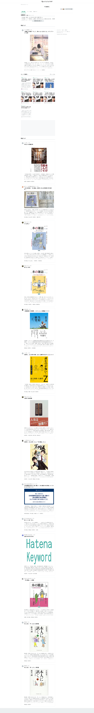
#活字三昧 (34, 435)
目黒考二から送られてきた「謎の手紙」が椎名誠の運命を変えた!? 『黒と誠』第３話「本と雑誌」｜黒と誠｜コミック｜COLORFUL (26, 94)
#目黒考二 (43, 69)
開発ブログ (68, 31)
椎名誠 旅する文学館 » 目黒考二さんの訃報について (26, 107)
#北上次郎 (30, 217)
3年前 (29, 142)
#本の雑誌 (26, 217)
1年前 (31, 29)
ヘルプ (65, 31)
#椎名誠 (34, 304)
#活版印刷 (38, 304)
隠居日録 (25, 622)
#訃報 (37, 529)
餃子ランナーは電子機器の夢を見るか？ (30, 186)
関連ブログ (35, 11)
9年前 (28, 622)
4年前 (30, 396)
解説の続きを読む (37, 20)
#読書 (25, 181)
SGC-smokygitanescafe (28, 518)
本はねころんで (26, 265)
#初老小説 (38, 435)
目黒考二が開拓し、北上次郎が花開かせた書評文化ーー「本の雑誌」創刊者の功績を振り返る (50, 80)
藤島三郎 (39, 17)
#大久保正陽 (35, 573)
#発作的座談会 (26, 513)
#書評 (29, 391)
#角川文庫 (30, 435)
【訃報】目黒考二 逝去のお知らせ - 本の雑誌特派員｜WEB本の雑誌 (26, 80)
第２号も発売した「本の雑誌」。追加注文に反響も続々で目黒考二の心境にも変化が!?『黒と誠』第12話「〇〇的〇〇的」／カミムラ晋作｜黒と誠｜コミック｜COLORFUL (38, 94)
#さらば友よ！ (30, 260)
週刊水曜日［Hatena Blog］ (28, 534)
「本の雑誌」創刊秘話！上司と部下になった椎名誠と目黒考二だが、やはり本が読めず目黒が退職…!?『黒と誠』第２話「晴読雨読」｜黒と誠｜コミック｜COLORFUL (50, 94)
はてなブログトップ (60, 32)
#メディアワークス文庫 (28, 69)
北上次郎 (35, 17)
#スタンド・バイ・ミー (37, 69)
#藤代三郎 (38, 217)
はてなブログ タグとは (60, 31)
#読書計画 (28, 181)
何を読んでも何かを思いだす (28, 578)
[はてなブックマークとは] (27, 74)
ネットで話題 (29, 11)
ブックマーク (23, 77)
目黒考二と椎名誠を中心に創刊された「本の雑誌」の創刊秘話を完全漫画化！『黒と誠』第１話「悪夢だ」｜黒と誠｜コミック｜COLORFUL (38, 80)
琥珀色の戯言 (26, 309)
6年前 (34, 578)
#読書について (36, 513)
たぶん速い (25, 142)
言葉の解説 (23, 11)
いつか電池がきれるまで (27, 440)
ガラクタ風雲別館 (26, 29)
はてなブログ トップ (25, 4)
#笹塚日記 (40, 260)
